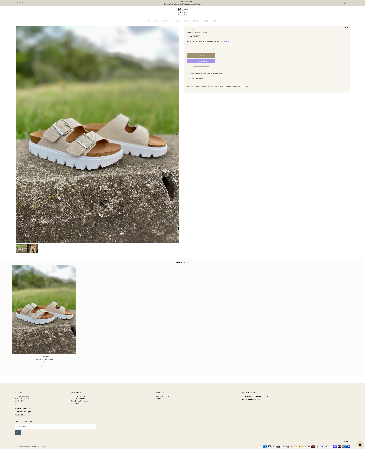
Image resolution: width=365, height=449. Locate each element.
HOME (186, 21)
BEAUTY (196, 21)
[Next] (176, 134)
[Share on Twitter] (345, 28)
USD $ (346, 441)
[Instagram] (184, 387)
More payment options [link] (201, 66)
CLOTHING (166, 21)
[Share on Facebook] (343, 28)
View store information (196, 78)
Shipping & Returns (78, 396)
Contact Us (75, 403)
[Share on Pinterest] (347, 28)
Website (266, 396)
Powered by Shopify (38, 446)
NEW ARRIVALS (153, 21)
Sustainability (161, 398)
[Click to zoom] (176, 29)
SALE (214, 21)
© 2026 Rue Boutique (22, 446)
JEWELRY (176, 21)
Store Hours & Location (79, 401)
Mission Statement (162, 396)
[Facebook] (180, 387)
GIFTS (206, 21)
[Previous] (19, 134)
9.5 (49, 366)
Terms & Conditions (78, 398)
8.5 (42, 366)
